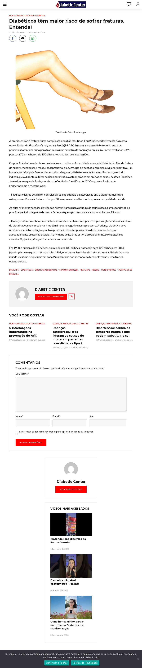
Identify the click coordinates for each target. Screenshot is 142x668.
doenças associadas (46, 270)
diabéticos (27, 270)
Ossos (95, 270)
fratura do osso (68, 270)
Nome (19, 416)
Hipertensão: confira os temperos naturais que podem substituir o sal (113, 331)
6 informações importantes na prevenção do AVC (23, 331)
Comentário (22, 373)
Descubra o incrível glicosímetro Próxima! (64, 582)
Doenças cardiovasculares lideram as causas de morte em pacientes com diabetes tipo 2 (68, 335)
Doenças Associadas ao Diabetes (27, 15)
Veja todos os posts (71, 489)
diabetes (14, 270)
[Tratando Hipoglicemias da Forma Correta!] (71, 524)
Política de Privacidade (85, 662)
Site (91, 416)
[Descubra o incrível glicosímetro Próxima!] (71, 566)
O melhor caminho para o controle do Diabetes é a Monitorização (67, 625)
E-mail (56, 416)
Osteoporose (108, 270)
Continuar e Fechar (57, 662)
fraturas (85, 270)
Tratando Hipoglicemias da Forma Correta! (68, 540)
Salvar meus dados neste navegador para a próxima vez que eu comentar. (56, 431)
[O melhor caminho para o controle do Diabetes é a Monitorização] (71, 607)
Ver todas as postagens (51, 296)
